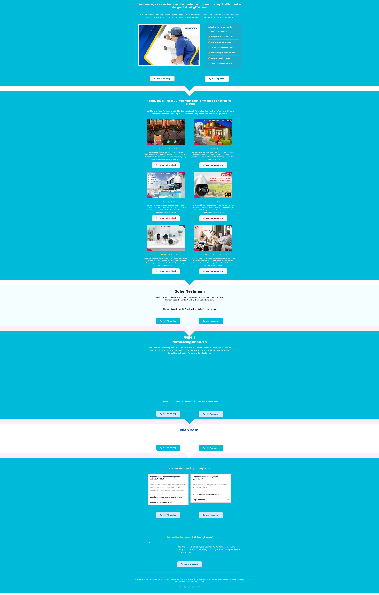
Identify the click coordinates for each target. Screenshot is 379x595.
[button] (149, 304)
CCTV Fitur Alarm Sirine (165, 148)
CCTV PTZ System (166, 201)
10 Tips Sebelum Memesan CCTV (206, 494)
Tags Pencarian (199, 500)
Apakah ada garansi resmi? (161, 502)
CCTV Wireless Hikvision (166, 254)
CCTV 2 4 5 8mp (213, 201)
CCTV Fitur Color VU (213, 148)
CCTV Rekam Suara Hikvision (213, 254)
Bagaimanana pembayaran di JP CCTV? (166, 497)
